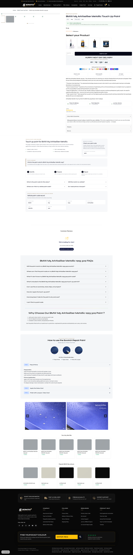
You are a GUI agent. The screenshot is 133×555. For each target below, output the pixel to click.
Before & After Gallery (48, 524)
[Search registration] (80, 537)
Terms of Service (65, 519)
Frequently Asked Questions (49, 519)
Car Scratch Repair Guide (86, 524)
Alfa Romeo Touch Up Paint (57, 548)
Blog (87, 1)
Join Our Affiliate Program (86, 521)
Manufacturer (47, 5)
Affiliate (90, 1)
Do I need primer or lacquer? (76, 186)
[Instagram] (26, 525)
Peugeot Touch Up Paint (76, 551)
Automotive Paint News (48, 521)
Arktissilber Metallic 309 (29, 483)
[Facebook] (19, 525)
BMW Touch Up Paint (22, 10)
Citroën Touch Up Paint (98, 548)
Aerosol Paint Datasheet (105, 519)
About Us (76, 1)
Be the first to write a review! (66, 249)
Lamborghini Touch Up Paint (104, 550)
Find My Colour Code (85, 513)
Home (39, 5)
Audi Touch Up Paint (80, 548)
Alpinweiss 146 (44, 483)
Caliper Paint (82, 5)
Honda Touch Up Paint (65, 550)
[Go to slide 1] (63, 428)
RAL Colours (66, 5)
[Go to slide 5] (68, 428)
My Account (83, 516)
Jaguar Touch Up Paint (85, 550)
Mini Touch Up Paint (67, 551)
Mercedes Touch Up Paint (57, 551)
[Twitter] (29, 525)
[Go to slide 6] (69, 428)
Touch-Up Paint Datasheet (106, 521)
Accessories (74, 5)
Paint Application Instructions (106, 513)
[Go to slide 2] (64, 428)
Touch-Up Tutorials (47, 516)
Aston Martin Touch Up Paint (69, 548)
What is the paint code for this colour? (38, 182)
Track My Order (103, 516)
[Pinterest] (36, 525)
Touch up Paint (57, 5)
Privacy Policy (65, 513)
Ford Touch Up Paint (108, 548)
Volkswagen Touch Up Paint (97, 551)
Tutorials (94, 1)
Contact (80, 1)
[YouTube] (32, 525)
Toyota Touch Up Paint (86, 551)
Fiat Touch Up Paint (56, 550)
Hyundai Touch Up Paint (75, 550)
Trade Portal (99, 5)
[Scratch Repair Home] (25, 510)
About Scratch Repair (48, 513)
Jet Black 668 (62, 483)
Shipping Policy (65, 521)
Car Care (90, 5)
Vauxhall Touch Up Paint (108, 551)
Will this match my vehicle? (76, 182)
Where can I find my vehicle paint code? (39, 186)
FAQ (84, 1)
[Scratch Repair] (29, 5)
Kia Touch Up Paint (94, 550)
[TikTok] (22, 525)
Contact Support (84, 519)
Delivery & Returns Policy (67, 516)
